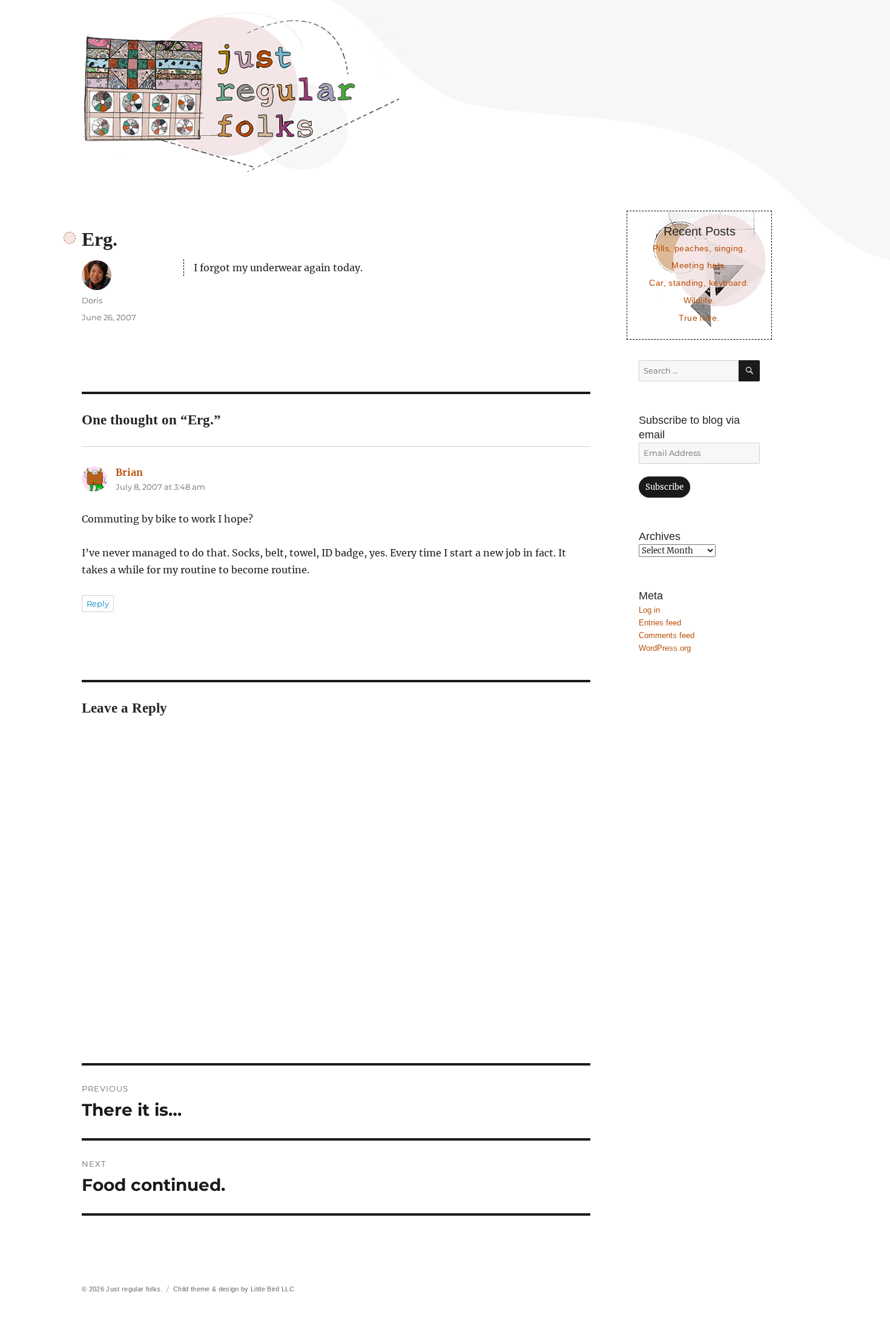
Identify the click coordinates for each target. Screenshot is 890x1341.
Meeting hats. (699, 265)
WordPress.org (665, 648)
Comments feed (666, 635)
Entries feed (660, 622)
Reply (98, 603)
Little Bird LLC (272, 1289)
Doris (92, 300)
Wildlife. (700, 300)
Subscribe (664, 487)
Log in (649, 609)
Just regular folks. (134, 1289)
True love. (699, 318)
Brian (129, 472)
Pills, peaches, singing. (699, 248)
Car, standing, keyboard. (699, 283)
